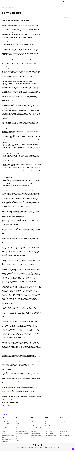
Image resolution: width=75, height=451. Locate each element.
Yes (5, 405)
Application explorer (19, 425)
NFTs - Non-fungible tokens (21, 429)
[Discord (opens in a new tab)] (41, 445)
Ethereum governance (63, 431)
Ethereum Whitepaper (63, 419)
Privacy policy (39, 447)
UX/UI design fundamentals (35, 433)
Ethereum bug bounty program (50, 429)
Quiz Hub (3, 437)
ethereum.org (5, 7)
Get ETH (17, 423)
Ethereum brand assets (23, 447)
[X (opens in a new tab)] (39, 445)
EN (70, 1)
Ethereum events (48, 423)
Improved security (63, 423)
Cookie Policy (7, 41)
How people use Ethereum (6, 439)
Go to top (70, 410)
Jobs (35, 447)
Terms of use (45, 447)
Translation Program (48, 427)
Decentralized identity (20, 436)
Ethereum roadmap (63, 421)
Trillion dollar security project (64, 435)
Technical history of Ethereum (65, 425)
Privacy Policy (7, 39)
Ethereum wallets (4, 425)
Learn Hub (3, 419)
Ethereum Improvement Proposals (65, 429)
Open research (62, 427)
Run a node (4, 433)
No (10, 405)
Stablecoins (18, 427)
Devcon (47, 437)
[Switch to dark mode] (63, 2)
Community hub (47, 419)
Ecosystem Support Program (50, 435)
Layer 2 (17, 440)
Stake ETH (18, 438)
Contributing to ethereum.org (50, 425)
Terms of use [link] (11, 7)
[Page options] (7, 18)
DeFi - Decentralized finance (21, 431)
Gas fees (3, 431)
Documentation (33, 423)
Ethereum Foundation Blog (50, 433)
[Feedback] (73, 449)
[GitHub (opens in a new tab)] (33, 445)
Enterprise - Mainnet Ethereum (36, 435)
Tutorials (32, 421)
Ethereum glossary (5, 441)
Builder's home (33, 419)
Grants (32, 429)
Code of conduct (31, 447)
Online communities (48, 421)
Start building (33, 425)
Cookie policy (50, 447)
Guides (17, 419)
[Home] (2, 2)
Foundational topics (34, 431)
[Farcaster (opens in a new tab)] (36, 445)
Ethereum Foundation (48, 431)
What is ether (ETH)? (5, 423)
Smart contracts (4, 429)
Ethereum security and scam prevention (8, 435)
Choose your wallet (19, 421)
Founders (32, 437)
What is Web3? (4, 427)
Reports (61, 433)
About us (17, 447)
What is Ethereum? (5, 421)
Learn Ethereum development (36, 427)
